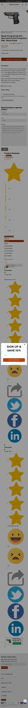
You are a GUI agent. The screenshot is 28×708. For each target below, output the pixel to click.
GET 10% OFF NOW (14, 360)
